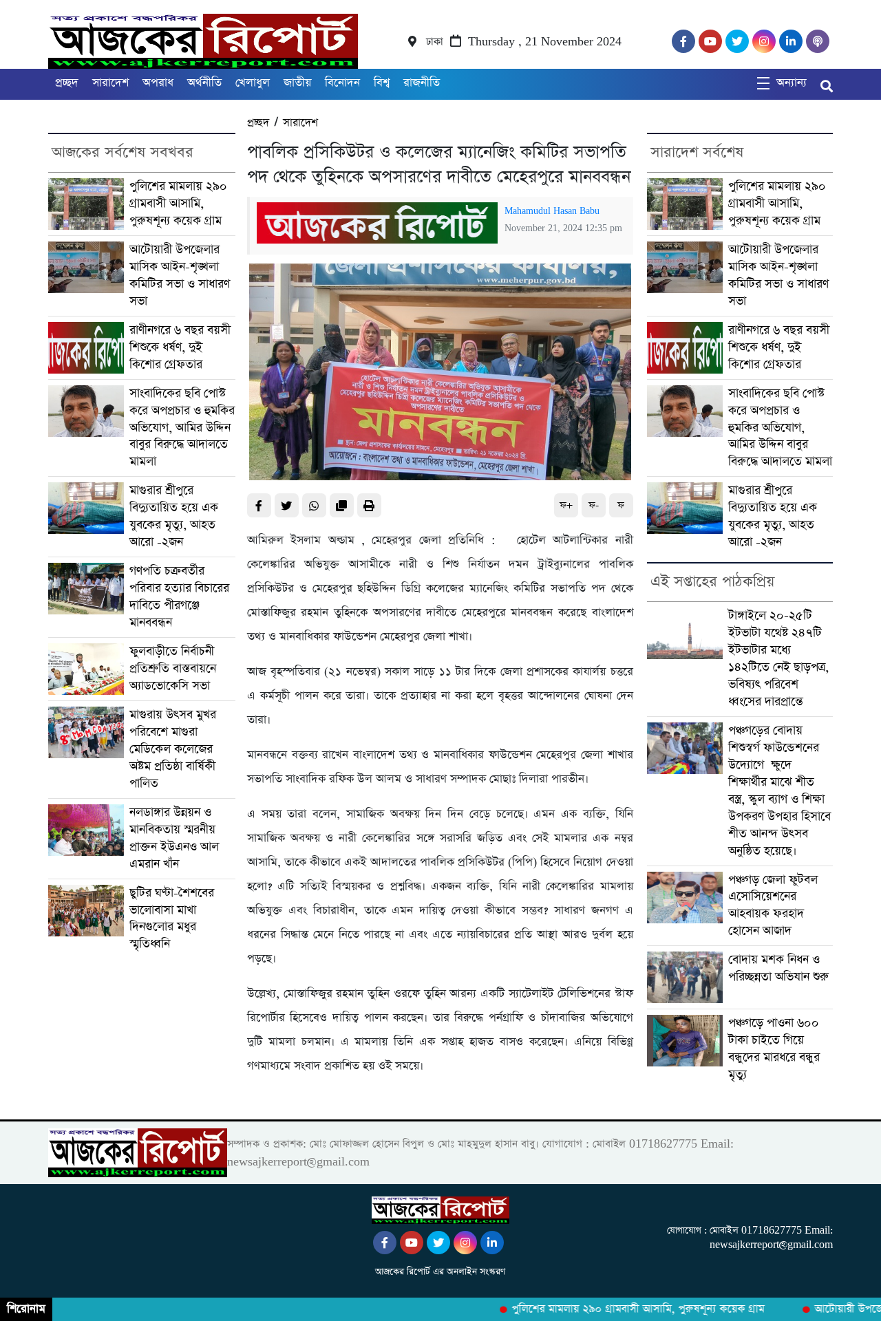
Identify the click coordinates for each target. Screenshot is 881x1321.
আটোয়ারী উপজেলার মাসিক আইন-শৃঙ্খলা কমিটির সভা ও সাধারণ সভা (179, 275)
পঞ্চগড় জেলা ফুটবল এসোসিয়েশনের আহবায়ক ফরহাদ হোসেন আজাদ (773, 906)
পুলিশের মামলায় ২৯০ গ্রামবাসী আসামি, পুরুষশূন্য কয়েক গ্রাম (178, 203)
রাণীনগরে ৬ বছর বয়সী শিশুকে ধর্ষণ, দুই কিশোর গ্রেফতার (180, 347)
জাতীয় (297, 83)
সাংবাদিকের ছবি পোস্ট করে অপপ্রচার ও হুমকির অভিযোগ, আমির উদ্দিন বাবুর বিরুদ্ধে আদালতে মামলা (182, 428)
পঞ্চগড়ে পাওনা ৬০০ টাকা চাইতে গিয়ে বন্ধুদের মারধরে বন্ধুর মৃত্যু (774, 1049)
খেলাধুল (252, 83)
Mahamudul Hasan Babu (552, 211)
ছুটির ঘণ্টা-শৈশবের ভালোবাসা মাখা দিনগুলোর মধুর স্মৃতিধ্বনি (171, 919)
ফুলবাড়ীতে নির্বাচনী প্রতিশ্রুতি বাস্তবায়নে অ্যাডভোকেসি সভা (172, 668)
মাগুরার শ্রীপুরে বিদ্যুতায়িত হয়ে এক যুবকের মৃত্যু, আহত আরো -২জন (173, 516)
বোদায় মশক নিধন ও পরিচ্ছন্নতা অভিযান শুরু (778, 968)
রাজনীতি (421, 83)
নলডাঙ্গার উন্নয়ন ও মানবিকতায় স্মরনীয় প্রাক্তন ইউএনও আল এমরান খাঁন (174, 838)
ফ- (593, 505)
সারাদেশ (110, 83)
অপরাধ (157, 83)
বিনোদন (342, 83)
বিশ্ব (382, 83)
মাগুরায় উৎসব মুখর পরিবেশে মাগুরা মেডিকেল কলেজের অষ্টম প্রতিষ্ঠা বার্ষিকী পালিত (172, 749)
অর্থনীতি (204, 83)
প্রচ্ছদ (66, 83)
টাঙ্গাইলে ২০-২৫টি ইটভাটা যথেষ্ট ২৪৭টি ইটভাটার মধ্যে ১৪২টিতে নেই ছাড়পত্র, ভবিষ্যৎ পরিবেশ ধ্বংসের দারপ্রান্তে (778, 659)
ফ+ (566, 505)
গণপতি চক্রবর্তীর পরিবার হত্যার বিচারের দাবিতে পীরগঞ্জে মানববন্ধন (179, 597)
